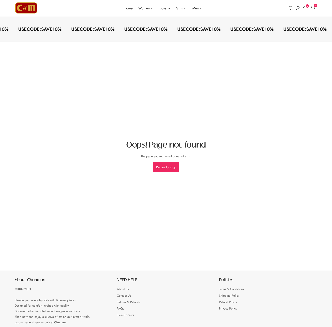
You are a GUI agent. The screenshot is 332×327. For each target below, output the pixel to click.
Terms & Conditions (231, 289)
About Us (123, 289)
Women (144, 8)
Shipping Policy (229, 295)
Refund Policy (228, 302)
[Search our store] (292, 8)
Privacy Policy (228, 308)
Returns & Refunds (128, 302)
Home (128, 8)
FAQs (120, 308)
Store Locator (125, 315)
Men (195, 8)
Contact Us (124, 295)
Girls (179, 8)
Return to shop (166, 167)
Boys (162, 8)
